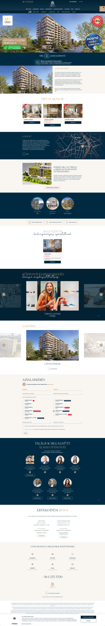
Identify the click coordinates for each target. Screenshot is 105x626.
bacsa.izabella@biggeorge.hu (37, 490)
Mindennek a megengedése (88, 617)
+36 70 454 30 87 (52, 492)
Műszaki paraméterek (37, 222)
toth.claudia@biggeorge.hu (30, 467)
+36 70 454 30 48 (75, 469)
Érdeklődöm (102, 9)
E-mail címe (55, 389)
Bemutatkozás (30, 475)
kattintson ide (50, 384)
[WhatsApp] (30, 472)
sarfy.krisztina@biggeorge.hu (67, 490)
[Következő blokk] (97, 319)
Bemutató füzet (72, 222)
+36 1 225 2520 (72, 1)
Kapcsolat (77, 9)
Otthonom (67, 9)
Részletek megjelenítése (26, 623)
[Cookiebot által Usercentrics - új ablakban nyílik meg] (14, 624)
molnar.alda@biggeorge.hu (60, 467)
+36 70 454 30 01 (37, 492)
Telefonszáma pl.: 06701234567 (28, 393)
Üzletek (42, 9)
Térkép (27, 154)
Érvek (58, 11)
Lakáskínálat (44, 11)
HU (79, 1)
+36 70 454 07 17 (30, 469)
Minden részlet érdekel (52, 187)
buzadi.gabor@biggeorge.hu (52, 490)
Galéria (74, 11)
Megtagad (88, 620)
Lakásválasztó (52, 11)
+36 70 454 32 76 (60, 469)
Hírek (72, 9)
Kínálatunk (28, 9)
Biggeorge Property (58, 9)
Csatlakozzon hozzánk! (54, 593)
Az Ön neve (24, 389)
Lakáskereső (36, 9)
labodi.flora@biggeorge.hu (75, 467)
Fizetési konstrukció (66, 11)
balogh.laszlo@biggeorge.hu (45, 467)
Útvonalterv (41, 535)
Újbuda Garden (36, 11)
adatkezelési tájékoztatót (30, 429)
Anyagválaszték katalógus (55, 222)
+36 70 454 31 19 (45, 469)
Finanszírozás (48, 9)
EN (81, 1)
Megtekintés (54, 368)
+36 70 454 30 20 (67, 492)
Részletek (32, 122)
